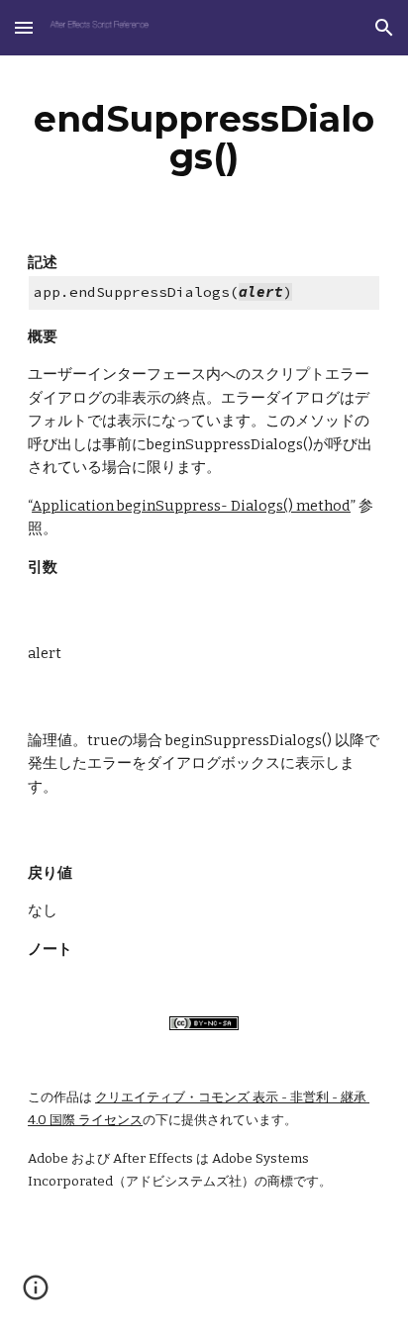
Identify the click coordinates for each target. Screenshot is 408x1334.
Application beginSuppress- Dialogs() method (191, 506)
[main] (204, 137)
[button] (24, 27)
